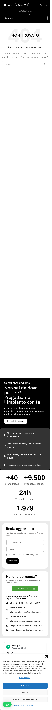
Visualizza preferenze (25, 699)
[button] (46, 657)
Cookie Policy (19, 705)
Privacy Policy (30, 705)
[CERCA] (46, 18)
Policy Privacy (24, 555)
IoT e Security (25, 14)
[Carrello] (41, 5)
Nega (25, 693)
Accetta (25, 686)
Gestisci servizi (24, 678)
